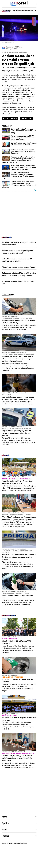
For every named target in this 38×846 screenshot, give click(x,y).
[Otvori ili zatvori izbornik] (35, 4)
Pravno (5, 835)
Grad (4, 829)
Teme (4, 816)
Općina (5, 823)
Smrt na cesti (26, 118)
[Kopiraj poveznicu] (34, 23)
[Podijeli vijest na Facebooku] (34, 19)
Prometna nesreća (10, 118)
